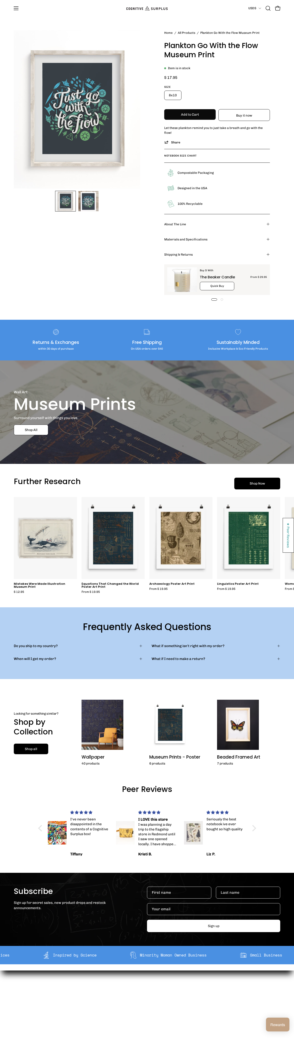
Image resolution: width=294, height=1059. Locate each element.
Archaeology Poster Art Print (172, 583)
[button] (268, 8)
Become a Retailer (98, 1004)
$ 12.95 (19, 592)
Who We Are (93, 990)
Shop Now (257, 483)
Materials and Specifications (185, 239)
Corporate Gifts (95, 997)
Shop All (31, 430)
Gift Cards (146, 1004)
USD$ (252, 8)
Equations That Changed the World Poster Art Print (110, 585)
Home (168, 32)
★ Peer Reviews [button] (288, 535)
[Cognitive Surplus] (147, 8)
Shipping (145, 990)
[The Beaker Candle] (182, 279)
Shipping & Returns (178, 254)
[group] (147, 545)
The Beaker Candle (217, 277)
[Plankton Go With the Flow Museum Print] (65, 201)
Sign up (213, 926)
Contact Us (147, 1012)
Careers (89, 1012)
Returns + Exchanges (155, 997)
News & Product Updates (103, 1019)
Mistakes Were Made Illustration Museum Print (39, 585)
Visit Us (144, 1019)
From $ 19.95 (91, 592)
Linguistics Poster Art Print (238, 583)
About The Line (175, 224)
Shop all (31, 749)
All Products (186, 32)
